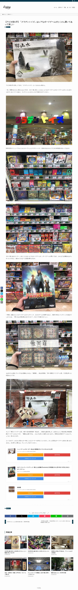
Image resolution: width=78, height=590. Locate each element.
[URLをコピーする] (67, 516)
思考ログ (8, 508)
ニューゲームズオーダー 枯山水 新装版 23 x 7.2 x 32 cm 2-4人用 (34, 449)
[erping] (7, 7)
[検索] (75, 1)
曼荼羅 (19, 487)
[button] (10, 516)
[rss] (73, 1)
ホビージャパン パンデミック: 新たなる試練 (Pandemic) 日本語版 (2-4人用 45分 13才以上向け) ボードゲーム (43, 468)
